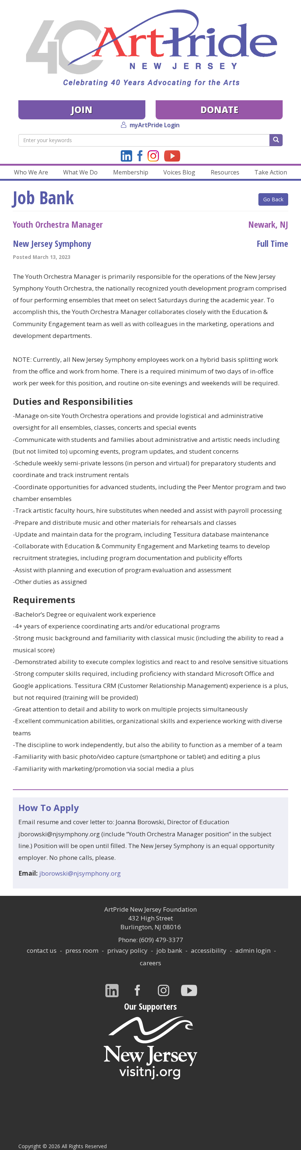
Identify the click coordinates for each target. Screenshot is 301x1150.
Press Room (81, 950)
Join (82, 110)
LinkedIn (126, 156)
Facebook (139, 156)
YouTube (172, 156)
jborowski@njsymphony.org (80, 873)
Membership (130, 172)
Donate (219, 110)
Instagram (153, 156)
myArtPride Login (154, 125)
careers (150, 963)
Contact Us (42, 950)
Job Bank (169, 950)
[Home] (150, 48)
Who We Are (31, 172)
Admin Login (253, 950)
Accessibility (208, 950)
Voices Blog (179, 172)
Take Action (270, 172)
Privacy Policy (127, 950)
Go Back (273, 199)
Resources (225, 172)
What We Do (80, 172)
